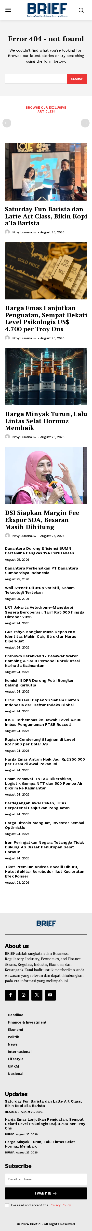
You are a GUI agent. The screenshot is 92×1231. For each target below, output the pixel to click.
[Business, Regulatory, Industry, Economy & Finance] (46, 923)
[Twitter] (36, 995)
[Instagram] (23, 995)
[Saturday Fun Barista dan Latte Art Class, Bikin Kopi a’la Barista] (46, 172)
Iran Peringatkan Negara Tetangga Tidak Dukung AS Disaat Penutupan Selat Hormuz (44, 847)
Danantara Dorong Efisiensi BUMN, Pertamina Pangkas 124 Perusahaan (39, 550)
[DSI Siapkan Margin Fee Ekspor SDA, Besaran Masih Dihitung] (46, 475)
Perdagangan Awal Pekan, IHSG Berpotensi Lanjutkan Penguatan (37, 805)
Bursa (9, 1134)
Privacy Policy (60, 1205)
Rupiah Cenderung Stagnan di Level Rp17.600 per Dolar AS (40, 741)
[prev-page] (6, 123)
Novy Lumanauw (24, 232)
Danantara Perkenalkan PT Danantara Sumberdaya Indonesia (41, 570)
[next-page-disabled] (85, 123)
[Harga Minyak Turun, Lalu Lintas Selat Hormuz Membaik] (46, 377)
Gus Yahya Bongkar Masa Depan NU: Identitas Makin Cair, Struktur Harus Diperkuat (40, 636)
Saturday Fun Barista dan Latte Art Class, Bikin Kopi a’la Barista (46, 216)
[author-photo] (8, 232)
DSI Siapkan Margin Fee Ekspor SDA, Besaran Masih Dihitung (42, 519)
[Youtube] (50, 995)
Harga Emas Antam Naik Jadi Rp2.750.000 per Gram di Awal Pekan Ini (45, 761)
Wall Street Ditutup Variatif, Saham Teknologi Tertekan (40, 590)
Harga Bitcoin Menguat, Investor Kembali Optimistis (45, 825)
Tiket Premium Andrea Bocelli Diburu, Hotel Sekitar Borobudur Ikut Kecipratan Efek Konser (44, 871)
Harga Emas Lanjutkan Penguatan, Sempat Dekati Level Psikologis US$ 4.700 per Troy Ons (46, 318)
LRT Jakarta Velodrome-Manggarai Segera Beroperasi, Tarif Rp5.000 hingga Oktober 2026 (44, 612)
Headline (12, 1112)
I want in (43, 1193)
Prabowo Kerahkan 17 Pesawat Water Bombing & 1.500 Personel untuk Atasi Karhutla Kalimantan (42, 661)
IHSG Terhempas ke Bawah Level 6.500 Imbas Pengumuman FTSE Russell (43, 722)
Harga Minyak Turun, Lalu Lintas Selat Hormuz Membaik (46, 421)
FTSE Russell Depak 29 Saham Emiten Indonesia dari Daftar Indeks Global (42, 702)
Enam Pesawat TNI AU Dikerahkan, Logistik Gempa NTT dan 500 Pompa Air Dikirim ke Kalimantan (44, 783)
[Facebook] (10, 995)
